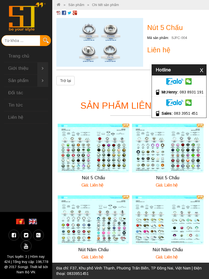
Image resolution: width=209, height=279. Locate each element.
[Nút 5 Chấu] (99, 42)
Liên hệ (15, 117)
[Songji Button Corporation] (58, 5)
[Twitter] (26, 235)
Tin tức (15, 105)
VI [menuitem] (21, 221)
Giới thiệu (18, 68)
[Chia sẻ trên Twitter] (69, 12)
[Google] (38, 235)
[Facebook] (13, 235)
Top (196, 259)
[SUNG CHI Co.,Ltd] (26, 17)
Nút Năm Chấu (93, 249)
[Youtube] (26, 246)
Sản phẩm (18, 80)
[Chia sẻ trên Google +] (75, 12)
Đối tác (15, 92)
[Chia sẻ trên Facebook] (64, 12)
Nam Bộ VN (26, 272)
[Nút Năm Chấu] (93, 219)
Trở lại (65, 80)
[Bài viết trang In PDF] (58, 12)
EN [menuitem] (34, 221)
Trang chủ (18, 56)
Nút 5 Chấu (93, 177)
